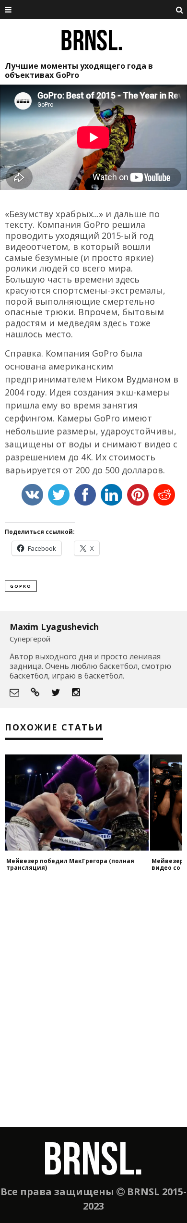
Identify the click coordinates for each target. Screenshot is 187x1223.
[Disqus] (93, 1004)
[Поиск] (180, 9)
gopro (21, 586)
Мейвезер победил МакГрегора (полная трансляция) (70, 864)
